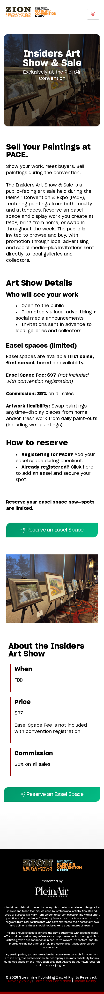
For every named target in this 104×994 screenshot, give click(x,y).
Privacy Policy (19, 981)
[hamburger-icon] (93, 14)
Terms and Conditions (52, 981)
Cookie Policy (85, 981)
